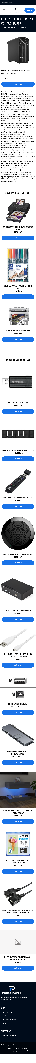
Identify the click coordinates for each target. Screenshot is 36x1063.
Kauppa (29, 10)
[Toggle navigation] (3, 10)
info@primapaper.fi (7, 2)
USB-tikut (22, 28)
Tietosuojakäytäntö (14, 1051)
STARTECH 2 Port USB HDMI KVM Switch (18, 610)
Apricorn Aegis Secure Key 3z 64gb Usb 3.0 (18, 498)
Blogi (6, 1023)
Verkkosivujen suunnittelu (13, 1016)
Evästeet (25, 1048)
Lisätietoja (18, 84)
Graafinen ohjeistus (11, 1020)
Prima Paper (9, 1012)
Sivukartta (25, 1051)
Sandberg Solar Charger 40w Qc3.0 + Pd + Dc (18, 450)
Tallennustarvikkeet (10, 28)
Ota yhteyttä (17, 1048)
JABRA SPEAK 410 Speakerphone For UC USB (18, 554)
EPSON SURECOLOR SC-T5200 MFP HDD (18, 331)
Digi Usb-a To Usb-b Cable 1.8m (18, 704)
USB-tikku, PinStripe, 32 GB (18, 403)
